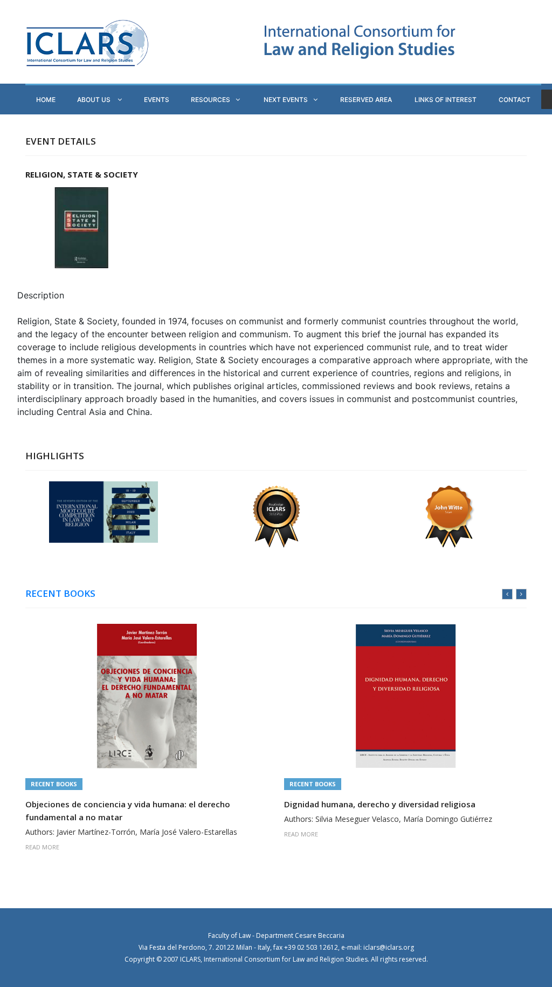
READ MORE (42, 847)
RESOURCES (210, 100)
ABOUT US (94, 100)
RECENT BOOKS (60, 593)
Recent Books (54, 784)
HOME (46, 100)
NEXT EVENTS (286, 100)
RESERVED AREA (366, 100)
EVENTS (156, 100)
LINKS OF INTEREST (446, 100)
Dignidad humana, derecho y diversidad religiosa (379, 804)
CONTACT (514, 100)
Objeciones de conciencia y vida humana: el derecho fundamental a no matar (127, 810)
